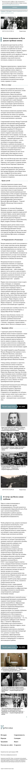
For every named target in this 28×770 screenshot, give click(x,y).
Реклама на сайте (7, 745)
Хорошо (14, 7)
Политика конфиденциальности (9, 755)
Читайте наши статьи (13, 406)
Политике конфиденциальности (11, 4)
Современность (19, 735)
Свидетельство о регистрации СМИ (9, 752)
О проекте (17, 745)
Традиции (4, 742)
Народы (3, 738)
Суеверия (17, 738)
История (4, 735)
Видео (16, 742)
